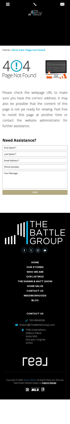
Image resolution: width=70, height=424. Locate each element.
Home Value (35, 286)
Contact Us (35, 290)
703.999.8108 (37, 320)
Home (35, 262)
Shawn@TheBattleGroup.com (37, 324)
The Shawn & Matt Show (35, 281)
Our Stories (35, 267)
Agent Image (49, 383)
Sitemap (59, 380)
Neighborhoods (35, 295)
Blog (35, 300)
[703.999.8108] (34, 4)
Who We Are (35, 271)
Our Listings (35, 276)
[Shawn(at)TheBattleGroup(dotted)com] (62, 4)
